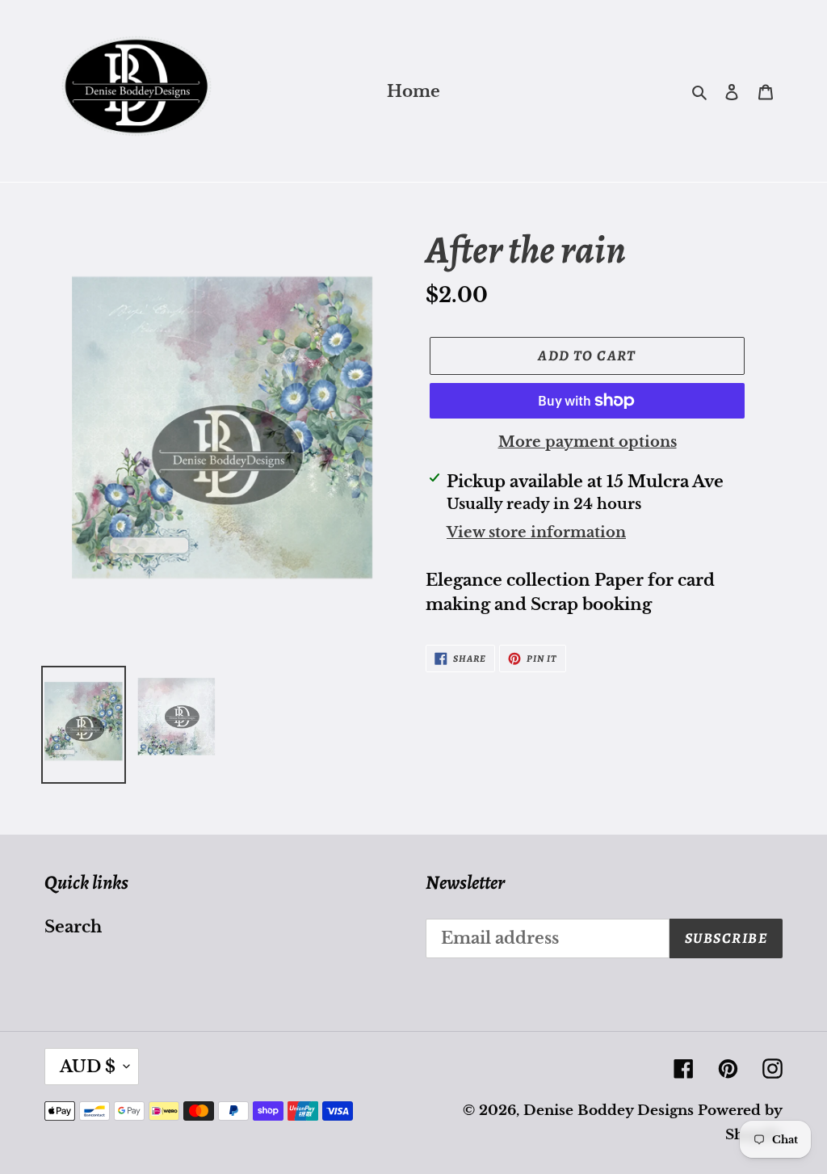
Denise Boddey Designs (608, 1110)
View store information (536, 532)
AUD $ (87, 1066)
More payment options (587, 442)
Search (73, 926)
